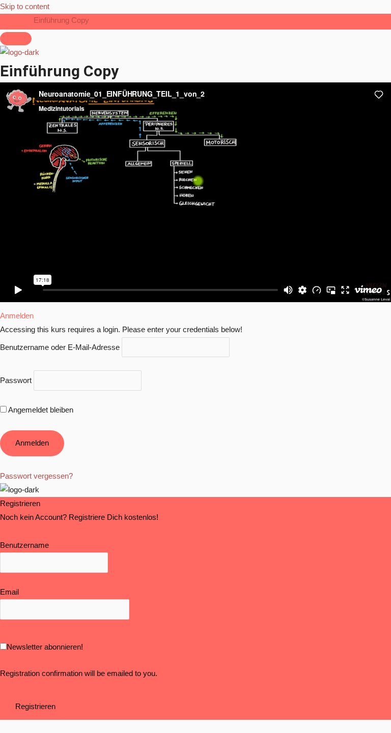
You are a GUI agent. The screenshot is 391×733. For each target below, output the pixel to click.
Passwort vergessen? (36, 476)
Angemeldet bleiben (40, 410)
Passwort (16, 380)
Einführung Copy (61, 20)
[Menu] (16, 38)
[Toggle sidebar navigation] (16, 23)
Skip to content (24, 7)
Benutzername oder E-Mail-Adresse (60, 347)
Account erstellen (29, 531)
